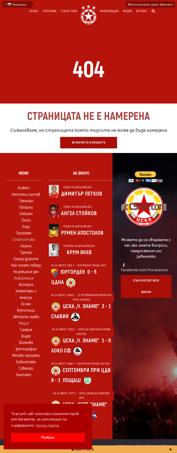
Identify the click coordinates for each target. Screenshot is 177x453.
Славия (59, 316)
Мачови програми (26, 355)
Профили (26, 207)
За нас (26, 304)
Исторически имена (152, 4)
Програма (49, 11)
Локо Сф (61, 350)
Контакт (142, 11)
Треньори (26, 201)
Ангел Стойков (79, 213)
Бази (26, 226)
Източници (26, 310)
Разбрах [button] (48, 437)
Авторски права (26, 317)
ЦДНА (57, 282)
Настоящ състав (26, 194)
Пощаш (72, 380)
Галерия (26, 329)
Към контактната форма (146, 286)
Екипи (26, 220)
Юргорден (72, 272)
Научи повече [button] (47, 425)
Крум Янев (79, 252)
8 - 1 (55, 380)
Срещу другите (25, 259)
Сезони (26, 246)
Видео (26, 336)
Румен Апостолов (82, 233)
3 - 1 (106, 306)
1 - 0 (106, 340)
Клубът (34, 11)
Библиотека (26, 362)
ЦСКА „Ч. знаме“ (81, 306)
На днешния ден (26, 271)
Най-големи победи (26, 265)
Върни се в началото (90, 142)
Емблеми (26, 213)
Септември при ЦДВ (87, 370)
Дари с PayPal (84, 449)
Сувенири (26, 368)
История (26, 284)
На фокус (81, 173)
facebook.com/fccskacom (144, 269)
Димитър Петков (81, 193)
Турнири (26, 252)
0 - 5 (92, 272)
